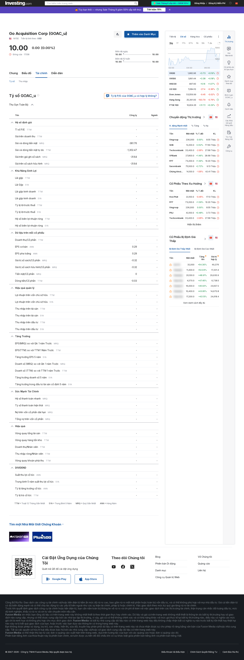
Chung (13, 73)
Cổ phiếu (208, 36)
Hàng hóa (195, 36)
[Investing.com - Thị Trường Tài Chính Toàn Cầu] (18, 3)
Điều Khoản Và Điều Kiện (173, 652)
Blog (157, 556)
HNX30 (172, 84)
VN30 (172, 73)
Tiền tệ (172, 36)
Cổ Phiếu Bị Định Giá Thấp (182, 239)
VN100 (172, 78)
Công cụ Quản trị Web (167, 577)
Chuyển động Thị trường (185, 117)
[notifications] (230, 3)
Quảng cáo (204, 563)
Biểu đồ (26, 73)
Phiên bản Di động (165, 563)
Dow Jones (174, 94)
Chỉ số (183, 36)
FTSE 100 (173, 105)
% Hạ (205, 125)
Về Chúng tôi (205, 556)
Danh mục (160, 570)
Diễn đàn (57, 73)
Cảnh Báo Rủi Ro (231, 652)
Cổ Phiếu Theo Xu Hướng (185, 183)
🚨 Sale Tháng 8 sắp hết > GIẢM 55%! (171, 3)
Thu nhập (23, 81)
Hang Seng (174, 100)
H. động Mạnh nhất (178, 125)
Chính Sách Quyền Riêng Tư (203, 652)
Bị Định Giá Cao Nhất (204, 249)
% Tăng (195, 125)
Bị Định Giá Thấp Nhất (179, 249)
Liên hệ (202, 570)
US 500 (172, 89)
